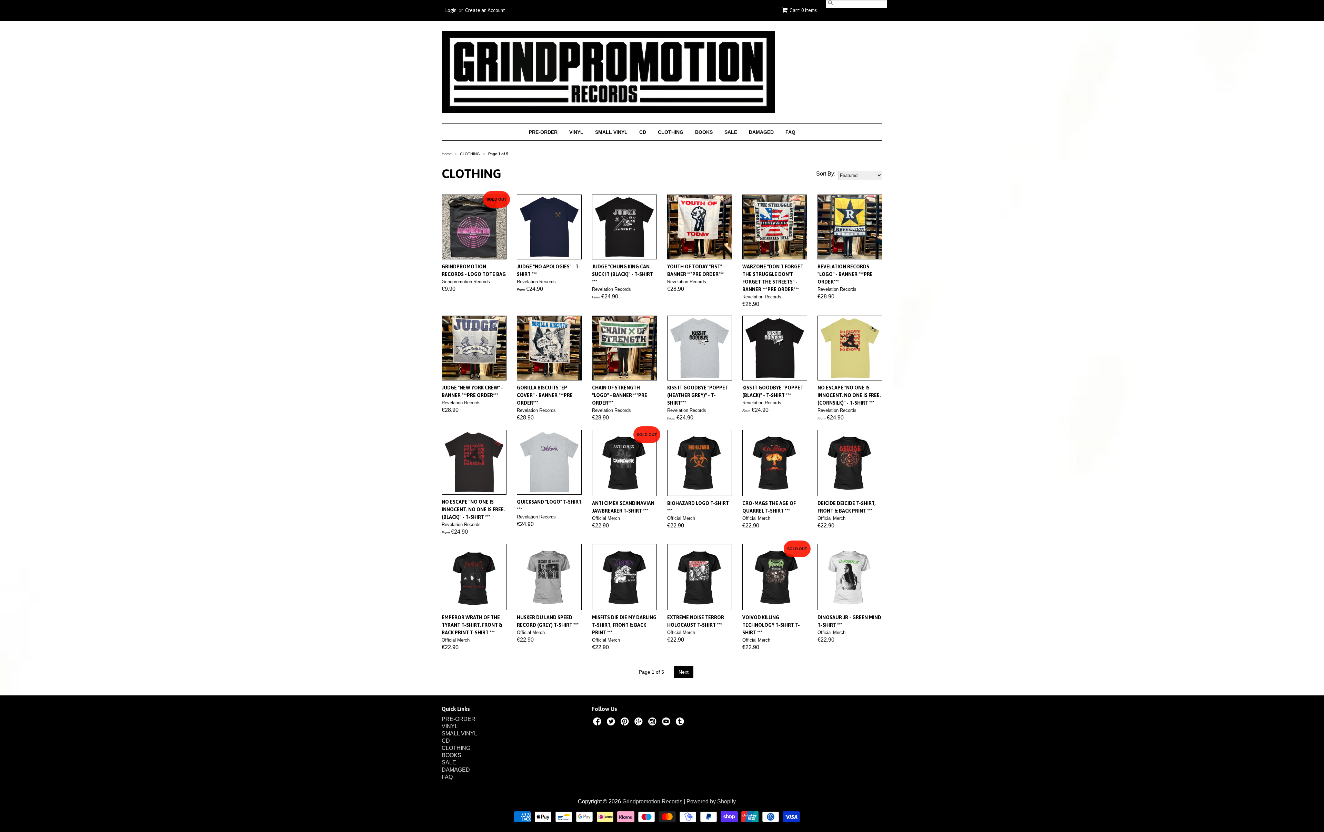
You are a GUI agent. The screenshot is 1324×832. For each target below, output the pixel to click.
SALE (730, 132)
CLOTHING (670, 132)
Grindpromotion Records (652, 801)
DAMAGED (761, 132)
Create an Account (485, 10)
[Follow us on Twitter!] (612, 722)
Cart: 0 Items (803, 10)
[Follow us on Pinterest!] (626, 722)
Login (451, 10)
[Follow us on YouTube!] (667, 722)
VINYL (576, 132)
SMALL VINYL (611, 132)
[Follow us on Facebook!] (598, 722)
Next (684, 672)
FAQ (790, 132)
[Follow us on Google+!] (639, 722)
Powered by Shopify (711, 801)
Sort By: (825, 174)
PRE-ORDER (543, 132)
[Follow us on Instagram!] (653, 722)
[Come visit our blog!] (681, 722)
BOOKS (704, 132)
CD (642, 132)
